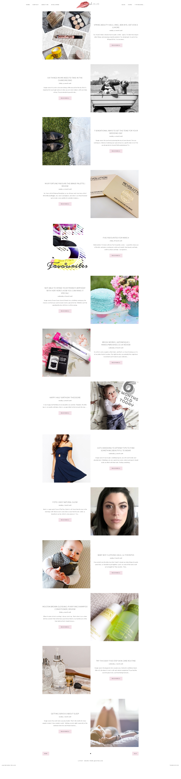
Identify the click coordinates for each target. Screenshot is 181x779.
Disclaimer (55, 4)
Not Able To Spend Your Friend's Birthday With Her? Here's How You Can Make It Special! (65, 290)
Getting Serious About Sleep (65, 714)
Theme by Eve (174, 765)
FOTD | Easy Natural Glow (65, 502)
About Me (44, 4)
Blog (123, 4)
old (135, 753)
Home (28, 4)
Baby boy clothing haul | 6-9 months (116, 555)
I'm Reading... (140, 4)
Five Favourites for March (116, 238)
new (45, 753)
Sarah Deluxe (11, 765)
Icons (130, 4)
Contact (36, 4)
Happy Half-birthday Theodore (65, 398)
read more (115, 45)
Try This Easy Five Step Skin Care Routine (116, 661)
